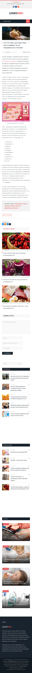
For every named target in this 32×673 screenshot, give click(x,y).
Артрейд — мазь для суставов (19, 460)
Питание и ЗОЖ (26, 52)
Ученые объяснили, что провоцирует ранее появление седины (19, 478)
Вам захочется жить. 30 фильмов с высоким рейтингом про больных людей (20, 378)
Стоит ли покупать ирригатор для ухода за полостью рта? (20, 414)
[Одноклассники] (5, 224)
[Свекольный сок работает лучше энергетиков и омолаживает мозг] (16, 268)
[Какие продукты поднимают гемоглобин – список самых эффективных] (16, 295)
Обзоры (6, 524)
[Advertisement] (16, 430)
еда (4, 215)
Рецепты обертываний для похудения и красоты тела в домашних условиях (18, 388)
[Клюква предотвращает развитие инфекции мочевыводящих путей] (16, 242)
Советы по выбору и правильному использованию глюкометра (20, 469)
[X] (10, 224)
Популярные (6, 369)
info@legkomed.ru (12, 661)
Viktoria (7, 52)
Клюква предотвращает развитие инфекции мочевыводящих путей (20, 488)
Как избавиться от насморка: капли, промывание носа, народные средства (14, 582)
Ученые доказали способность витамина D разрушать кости (19, 397)
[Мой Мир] (8, 224)
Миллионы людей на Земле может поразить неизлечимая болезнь (20, 406)
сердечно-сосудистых (10, 61)
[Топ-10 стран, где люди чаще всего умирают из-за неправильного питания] (16, 33)
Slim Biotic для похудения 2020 (15, 4)
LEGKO (16, 13)
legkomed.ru (24, 666)
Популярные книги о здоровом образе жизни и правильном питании (15, 206)
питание (9, 215)
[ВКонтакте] (3, 224)
